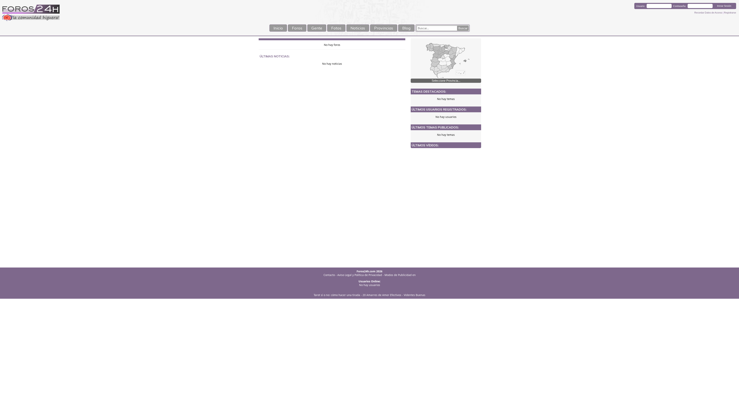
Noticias (357, 28)
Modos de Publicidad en (400, 275)
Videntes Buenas (414, 295)
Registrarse (730, 12)
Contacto (329, 275)
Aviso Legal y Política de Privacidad (359, 275)
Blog (406, 28)
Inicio (278, 28)
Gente (316, 28)
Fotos (336, 28)
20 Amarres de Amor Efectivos (382, 295)
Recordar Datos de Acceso (708, 12)
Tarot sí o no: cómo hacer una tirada (337, 295)
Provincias (383, 28)
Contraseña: (679, 6)
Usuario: (640, 6)
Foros (297, 28)
